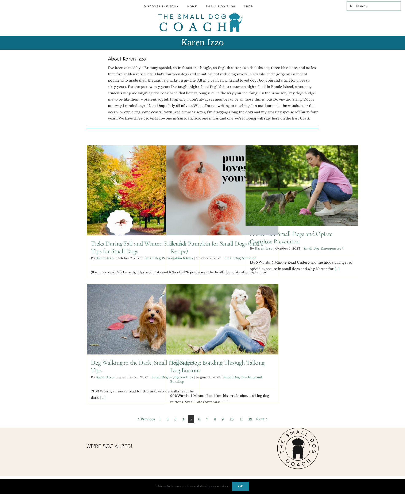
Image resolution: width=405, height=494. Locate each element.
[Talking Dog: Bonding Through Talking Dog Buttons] (222, 319)
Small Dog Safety (142, 327)
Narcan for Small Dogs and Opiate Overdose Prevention (301, 175)
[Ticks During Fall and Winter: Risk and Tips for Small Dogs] (143, 190)
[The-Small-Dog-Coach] (200, 14)
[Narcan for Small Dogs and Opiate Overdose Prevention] (302, 185)
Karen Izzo (104, 258)
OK (240, 486)
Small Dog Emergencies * (302, 197)
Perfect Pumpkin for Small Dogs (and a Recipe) (222, 183)
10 (232, 419)
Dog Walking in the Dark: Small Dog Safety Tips (143, 312)
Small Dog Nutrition (222, 198)
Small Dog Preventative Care (143, 202)
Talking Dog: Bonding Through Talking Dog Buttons (222, 309)
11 (241, 419)
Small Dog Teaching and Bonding (222, 330)
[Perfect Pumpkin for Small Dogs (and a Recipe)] (222, 190)
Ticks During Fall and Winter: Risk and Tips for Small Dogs (143, 180)
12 (250, 419)
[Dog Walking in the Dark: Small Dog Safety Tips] (143, 319)
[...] (337, 269)
